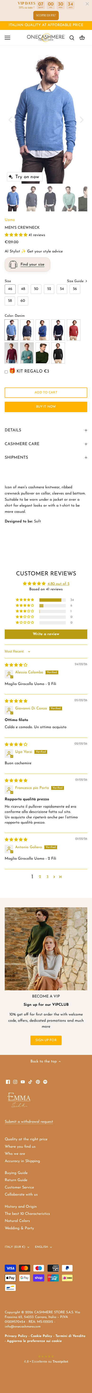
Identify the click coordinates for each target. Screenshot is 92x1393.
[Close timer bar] (87, 4)
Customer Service (19, 1187)
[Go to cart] (82, 37)
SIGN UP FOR (46, 1040)
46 (10, 289)
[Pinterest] (38, 1081)
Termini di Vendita (70, 1336)
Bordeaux (11, 353)
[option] (46, 119)
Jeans (26, 330)
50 (36, 289)
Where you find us (20, 1147)
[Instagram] (15, 1081)
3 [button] (47, 877)
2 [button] (40, 877)
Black (58, 353)
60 (23, 301)
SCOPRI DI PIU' (46, 15)
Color (9, 316)
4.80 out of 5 (58, 584)
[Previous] (11, 119)
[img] (16, 665)
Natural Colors (17, 1221)
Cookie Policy (41, 1336)
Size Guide (76, 281)
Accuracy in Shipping (22, 1161)
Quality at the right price (26, 1139)
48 (23, 289)
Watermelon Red (73, 330)
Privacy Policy (16, 1336)
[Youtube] (23, 1081)
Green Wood (42, 353)
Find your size (32, 264)
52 (49, 289)
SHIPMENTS (16, 458)
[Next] (81, 119)
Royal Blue (42, 330)
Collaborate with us (21, 1195)
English (41, 1247)
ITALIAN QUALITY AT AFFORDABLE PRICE (46, 25)
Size (8, 281)
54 (62, 289)
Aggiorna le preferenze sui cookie (34, 1341)
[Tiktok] (30, 1081)
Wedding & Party (19, 1228)
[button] (17, 235)
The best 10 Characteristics (27, 1214)
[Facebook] (8, 1081)
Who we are (15, 1154)
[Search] (72, 37)
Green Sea (26, 353)
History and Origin (21, 1207)
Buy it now (46, 406)
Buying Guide (16, 1173)
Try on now (27, 177)
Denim (11, 330)
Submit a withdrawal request (29, 1122)
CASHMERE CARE (22, 444)
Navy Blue (58, 330)
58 (10, 301)
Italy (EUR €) (15, 1247)
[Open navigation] (7, 38)
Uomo (10, 220)
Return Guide (16, 1180)
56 (75, 289)
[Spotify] (45, 1081)
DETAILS (13, 430)
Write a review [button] (46, 634)
